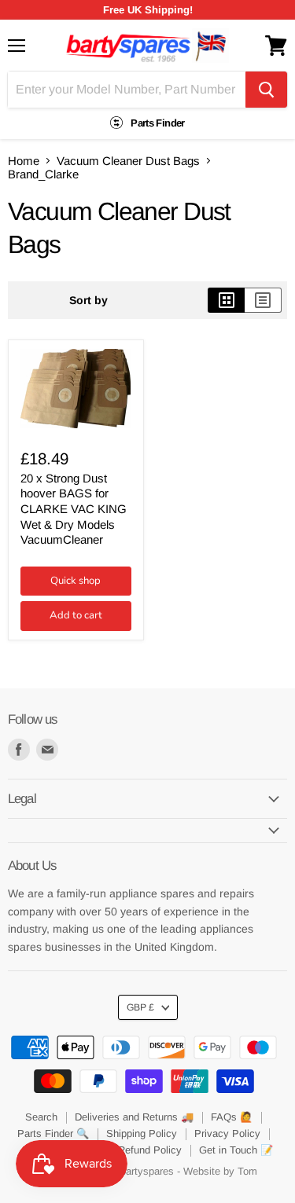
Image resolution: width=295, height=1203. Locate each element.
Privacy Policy (227, 1133)
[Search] (266, 90)
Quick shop (75, 581)
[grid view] (226, 300)
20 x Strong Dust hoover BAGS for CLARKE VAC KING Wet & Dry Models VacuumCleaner (73, 509)
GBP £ (140, 1007)
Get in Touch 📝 (236, 1150)
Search (41, 1117)
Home (23, 160)
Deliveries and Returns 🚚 (134, 1117)
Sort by (88, 300)
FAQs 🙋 (232, 1117)
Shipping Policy (141, 1133)
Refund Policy (150, 1150)
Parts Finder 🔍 (53, 1133)
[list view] (263, 300)
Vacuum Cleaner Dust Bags (128, 160)
